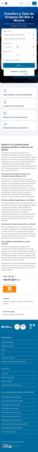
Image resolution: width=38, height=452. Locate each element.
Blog (2, 354)
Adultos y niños (7, 51)
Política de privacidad (7, 377)
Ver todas (26, 73)
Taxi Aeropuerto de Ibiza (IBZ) (10, 408)
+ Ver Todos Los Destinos (8, 432)
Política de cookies (6, 381)
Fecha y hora (6, 43)
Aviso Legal (4, 373)
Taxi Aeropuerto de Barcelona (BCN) (11, 401)
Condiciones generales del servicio (11, 385)
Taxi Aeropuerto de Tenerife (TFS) (11, 416)
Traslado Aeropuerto (7, 342)
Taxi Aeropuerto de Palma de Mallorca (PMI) (14, 424)
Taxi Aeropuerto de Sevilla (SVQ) (10, 405)
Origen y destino (7, 31)
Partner (3, 350)
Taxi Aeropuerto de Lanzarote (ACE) (11, 420)
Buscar (19, 65)
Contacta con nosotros (7, 357)
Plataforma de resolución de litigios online (13, 361)
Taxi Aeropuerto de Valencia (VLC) (11, 412)
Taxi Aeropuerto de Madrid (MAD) (11, 397)
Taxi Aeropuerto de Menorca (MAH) (11, 428)
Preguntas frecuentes (7, 346)
